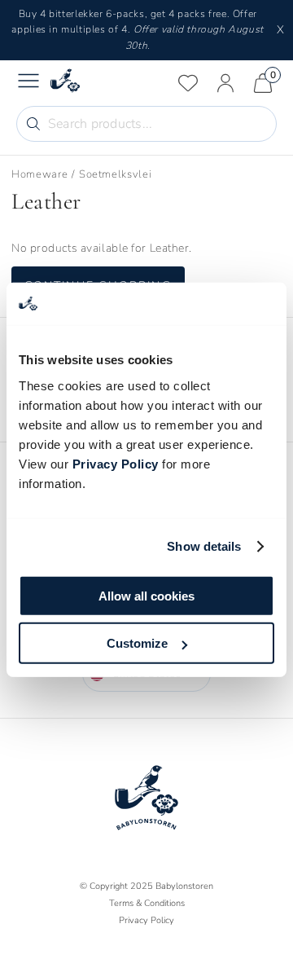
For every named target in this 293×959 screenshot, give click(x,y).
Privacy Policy (115, 463)
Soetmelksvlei (115, 174)
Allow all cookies (146, 595)
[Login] (225, 83)
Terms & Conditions (147, 903)
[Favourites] (188, 83)
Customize (137, 643)
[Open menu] (28, 83)
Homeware (39, 174)
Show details (204, 546)
